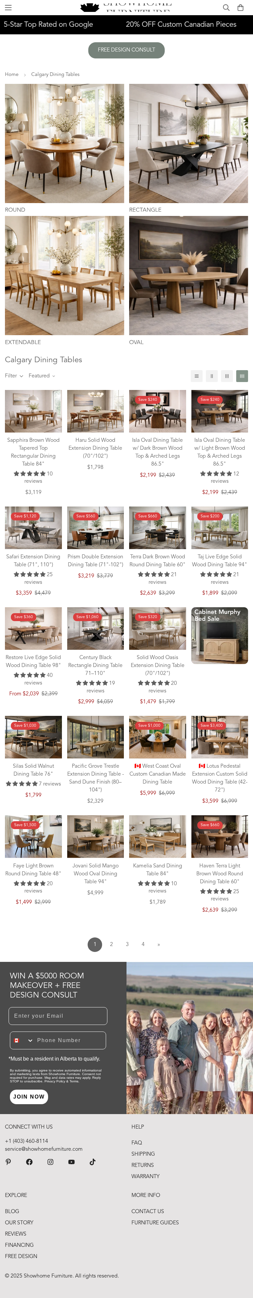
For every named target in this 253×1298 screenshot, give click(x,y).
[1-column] (197, 376)
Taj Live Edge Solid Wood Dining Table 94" (219, 561)
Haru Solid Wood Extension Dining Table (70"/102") (95, 448)
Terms (74, 1081)
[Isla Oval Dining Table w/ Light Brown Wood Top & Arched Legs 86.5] (219, 411)
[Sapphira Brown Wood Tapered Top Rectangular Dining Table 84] (33, 411)
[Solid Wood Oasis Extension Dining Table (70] (157, 628)
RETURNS (142, 1165)
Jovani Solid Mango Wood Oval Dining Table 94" (95, 874)
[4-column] (242, 376)
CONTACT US (147, 1211)
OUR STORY (19, 1223)
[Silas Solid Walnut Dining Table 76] (33, 737)
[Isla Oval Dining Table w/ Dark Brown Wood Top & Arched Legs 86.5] (157, 411)
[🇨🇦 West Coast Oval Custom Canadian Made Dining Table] (157, 737)
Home (11, 74)
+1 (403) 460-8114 (26, 1141)
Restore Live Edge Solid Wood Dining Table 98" (33, 661)
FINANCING (19, 1245)
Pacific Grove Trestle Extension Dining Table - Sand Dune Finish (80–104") (95, 778)
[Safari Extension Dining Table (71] (33, 528)
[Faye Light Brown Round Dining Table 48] (33, 836)
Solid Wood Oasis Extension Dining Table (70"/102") (157, 665)
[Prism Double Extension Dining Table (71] (95, 528)
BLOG (12, 1211)
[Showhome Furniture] (126, 7)
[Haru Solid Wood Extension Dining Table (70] (95, 411)
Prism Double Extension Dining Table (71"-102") (95, 561)
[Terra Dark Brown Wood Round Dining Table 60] (157, 528)
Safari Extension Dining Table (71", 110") (33, 561)
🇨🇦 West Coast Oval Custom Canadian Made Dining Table (157, 774)
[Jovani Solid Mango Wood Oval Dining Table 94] (95, 836)
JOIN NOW (29, 1097)
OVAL (136, 342)
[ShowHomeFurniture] (29, 1162)
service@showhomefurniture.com (44, 1149)
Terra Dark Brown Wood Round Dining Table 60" (157, 561)
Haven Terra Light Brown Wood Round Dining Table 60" (219, 874)
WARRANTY (145, 1176)
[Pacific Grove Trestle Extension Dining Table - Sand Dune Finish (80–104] (95, 737)
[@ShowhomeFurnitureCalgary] (71, 1162)
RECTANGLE (145, 210)
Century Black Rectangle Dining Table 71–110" (95, 665)
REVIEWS (15, 1234)
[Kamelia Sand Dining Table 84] (157, 836)
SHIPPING (143, 1154)
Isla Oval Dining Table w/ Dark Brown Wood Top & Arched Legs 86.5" (157, 452)
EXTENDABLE (23, 342)
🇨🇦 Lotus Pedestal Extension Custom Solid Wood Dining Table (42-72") (219, 778)
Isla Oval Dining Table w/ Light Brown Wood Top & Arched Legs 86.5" (219, 452)
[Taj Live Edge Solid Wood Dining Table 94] (219, 528)
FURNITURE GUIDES (155, 1223)
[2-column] (212, 376)
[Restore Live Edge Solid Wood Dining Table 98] (33, 628)
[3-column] (227, 376)
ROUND (15, 210)
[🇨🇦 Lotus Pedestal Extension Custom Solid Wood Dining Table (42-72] (219, 737)
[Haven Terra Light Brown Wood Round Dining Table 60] (219, 836)
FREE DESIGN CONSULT (126, 50)
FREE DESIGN (21, 1256)
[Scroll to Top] (240, 1262)
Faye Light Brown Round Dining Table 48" (33, 870)
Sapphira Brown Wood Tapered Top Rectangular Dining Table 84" (33, 452)
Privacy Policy (54, 1081)
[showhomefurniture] (8, 1162)
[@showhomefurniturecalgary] (92, 1162)
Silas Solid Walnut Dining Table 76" (33, 770)
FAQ (136, 1143)
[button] (240, 7)
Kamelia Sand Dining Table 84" (157, 870)
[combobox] (22, 1040)
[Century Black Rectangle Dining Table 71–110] (95, 628)
